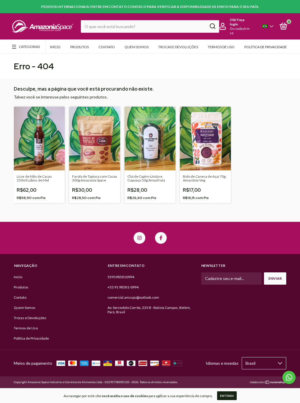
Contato (106, 47)
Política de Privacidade (265, 47)
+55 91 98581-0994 (123, 287)
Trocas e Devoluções (178, 47)
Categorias (29, 46)
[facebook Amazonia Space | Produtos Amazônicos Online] (161, 238)
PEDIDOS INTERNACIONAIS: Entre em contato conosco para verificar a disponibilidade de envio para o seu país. (150, 6)
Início (55, 47)
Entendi (227, 395)
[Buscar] (212, 26)
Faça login (237, 22)
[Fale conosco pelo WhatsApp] (289, 377)
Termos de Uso (221, 47)
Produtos (79, 47)
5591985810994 (121, 277)
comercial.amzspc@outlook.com (133, 297)
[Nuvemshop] (268, 382)
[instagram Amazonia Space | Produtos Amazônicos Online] (139, 238)
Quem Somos (137, 47)
